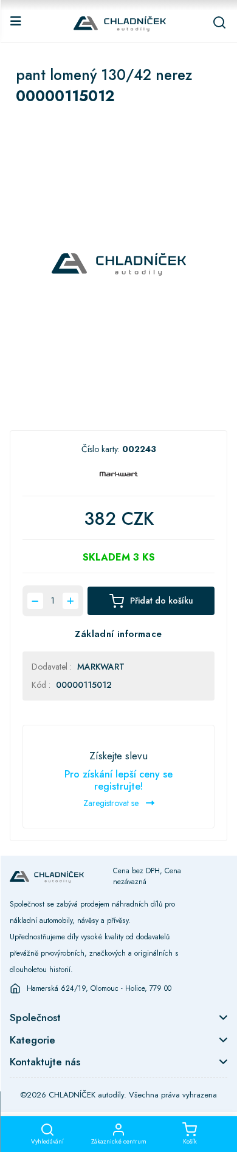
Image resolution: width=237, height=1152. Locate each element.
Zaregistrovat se (112, 803)
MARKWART (101, 667)
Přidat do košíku (161, 600)
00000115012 (84, 685)
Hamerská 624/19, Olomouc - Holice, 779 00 (99, 988)
